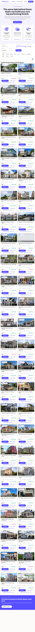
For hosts (25, 1)
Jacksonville (28, 54)
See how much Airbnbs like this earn (9, 82)
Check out (3, 48)
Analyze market (12, 80)
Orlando (3, 54)
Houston (7, 54)
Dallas (11, 54)
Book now (5, 80)
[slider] (16, 46)
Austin (15, 54)
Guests (10, 48)
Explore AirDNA (17, 22)
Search (18, 50)
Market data (14, 1)
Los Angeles (23, 54)
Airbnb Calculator (20, 1)
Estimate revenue (7, 606)
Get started (31, 1)
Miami (18, 54)
